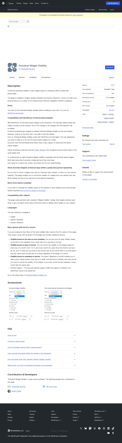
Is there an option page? (16, 341)
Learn (53, 411)
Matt (97, 414)
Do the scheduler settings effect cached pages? (25, 347)
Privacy (10, 420)
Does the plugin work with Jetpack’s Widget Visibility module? (29, 359)
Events (75, 414)
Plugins (31, 417)
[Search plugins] (28, 21)
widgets (111, 122)
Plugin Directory (13, 9)
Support (111, 77)
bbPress (98, 417)
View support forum (89, 160)
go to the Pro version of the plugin (33, 191)
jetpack (105, 114)
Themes (32, 414)
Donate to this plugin (89, 179)
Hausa (28, 431)
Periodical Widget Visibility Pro (36, 275)
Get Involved (77, 411)
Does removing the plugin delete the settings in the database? (29, 353)
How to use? (12, 335)
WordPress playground (15, 113)
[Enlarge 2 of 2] (74, 289)
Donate (76, 417)
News (9, 414)
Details (12, 77)
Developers (55, 417)
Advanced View (87, 128)
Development (46, 77)
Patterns (32, 420)
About (9, 411)
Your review (86, 144)
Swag (75, 420)
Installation (33, 77)
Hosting (10, 417)
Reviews (22, 77)
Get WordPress (113, 3)
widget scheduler (103, 122)
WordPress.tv (56, 420)
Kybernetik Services (28, 69)
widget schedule (109, 118)
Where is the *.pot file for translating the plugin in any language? (30, 365)
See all (112, 144)
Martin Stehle (16, 391)
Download (109, 67)
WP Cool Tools (51, 387)
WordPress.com (100, 411)
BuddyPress (99, 420)
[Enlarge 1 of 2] (39, 289)
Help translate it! (78, 15)
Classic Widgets (39, 150)
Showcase (32, 411)
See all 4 (111, 110)
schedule (111, 114)
